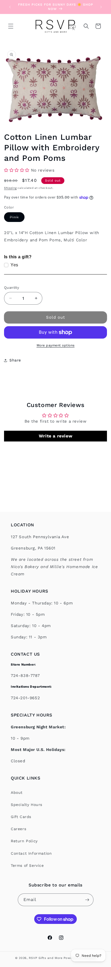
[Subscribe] (87, 899)
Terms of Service (27, 865)
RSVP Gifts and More (45, 958)
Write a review (55, 436)
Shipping (10, 187)
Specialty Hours (26, 804)
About (17, 792)
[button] (11, 26)
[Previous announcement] (10, 7)
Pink (17, 218)
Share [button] (15, 360)
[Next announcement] (101, 7)
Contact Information (31, 853)
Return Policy (24, 841)
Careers (18, 829)
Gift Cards (21, 817)
